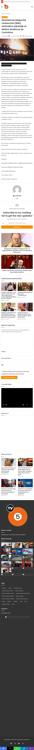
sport (21, 601)
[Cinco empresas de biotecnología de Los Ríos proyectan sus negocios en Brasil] (28, 570)
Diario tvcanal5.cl (19, 590)
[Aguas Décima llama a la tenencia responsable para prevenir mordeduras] (8, 462)
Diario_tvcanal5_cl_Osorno (22, 598)
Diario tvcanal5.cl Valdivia (8, 596)
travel (25, 601)
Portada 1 (9, 601)
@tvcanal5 (6, 36)
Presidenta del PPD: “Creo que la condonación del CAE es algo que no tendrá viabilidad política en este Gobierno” (8, 295)
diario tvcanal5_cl (19, 596)
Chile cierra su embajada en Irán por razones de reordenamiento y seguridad (25, 491)
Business (4, 588)
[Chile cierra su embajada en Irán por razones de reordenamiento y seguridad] (25, 483)
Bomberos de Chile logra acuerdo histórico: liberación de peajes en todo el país (8, 491)
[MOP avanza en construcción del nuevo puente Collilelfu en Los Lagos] (28, 558)
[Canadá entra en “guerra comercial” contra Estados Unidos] (28, 551)
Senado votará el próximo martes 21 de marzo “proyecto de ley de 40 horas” (24, 315)
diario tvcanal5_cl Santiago (8, 598)
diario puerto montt (18, 588)
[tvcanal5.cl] (6, 6)
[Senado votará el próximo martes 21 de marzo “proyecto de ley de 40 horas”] (25, 307)
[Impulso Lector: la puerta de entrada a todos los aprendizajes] (6, 545)
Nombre (3, 351)
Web (2, 364)
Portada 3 (15, 601)
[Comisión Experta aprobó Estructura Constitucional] (25, 286)
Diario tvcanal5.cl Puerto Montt (23, 593)
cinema (9, 588)
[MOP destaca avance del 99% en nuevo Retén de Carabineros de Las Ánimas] (6, 558)
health (3, 601)
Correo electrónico (6, 358)
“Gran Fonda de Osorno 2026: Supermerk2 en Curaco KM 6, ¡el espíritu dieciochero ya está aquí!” (25, 471)
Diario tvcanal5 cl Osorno (7, 590)
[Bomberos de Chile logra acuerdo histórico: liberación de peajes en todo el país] (8, 483)
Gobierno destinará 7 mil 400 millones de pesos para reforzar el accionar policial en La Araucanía (8, 315)
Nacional (8, 13)
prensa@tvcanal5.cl (6, 613)
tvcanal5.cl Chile (5, 604)
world (13, 604)
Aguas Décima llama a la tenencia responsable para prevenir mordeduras (8, 470)
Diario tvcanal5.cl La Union (8, 593)
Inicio (4, 13)
